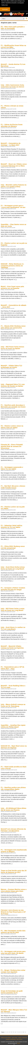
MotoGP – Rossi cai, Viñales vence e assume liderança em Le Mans (14, 165)
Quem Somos (14, 1037)
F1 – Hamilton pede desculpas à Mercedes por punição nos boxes (13, 406)
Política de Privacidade (6, 1037)
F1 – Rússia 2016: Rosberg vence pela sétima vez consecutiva (13, 327)
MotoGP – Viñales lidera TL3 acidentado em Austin (11, 366)
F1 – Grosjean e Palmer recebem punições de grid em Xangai (13, 588)
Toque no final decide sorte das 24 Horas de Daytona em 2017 (13, 871)
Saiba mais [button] (4, 5)
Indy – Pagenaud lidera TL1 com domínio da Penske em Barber (13, 385)
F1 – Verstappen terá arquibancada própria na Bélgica (14, 850)
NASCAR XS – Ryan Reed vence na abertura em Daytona (14, 747)
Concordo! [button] (5, 9)
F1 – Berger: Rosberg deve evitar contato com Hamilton (13, 971)
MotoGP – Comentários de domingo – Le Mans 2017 (10, 144)
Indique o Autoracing (22, 1037)
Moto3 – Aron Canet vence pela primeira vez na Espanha (12, 287)
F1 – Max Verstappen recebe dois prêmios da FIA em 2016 (13, 931)
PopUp (18, 1043)
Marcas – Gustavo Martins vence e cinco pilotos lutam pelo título (13, 890)
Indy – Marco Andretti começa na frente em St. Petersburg (13, 705)
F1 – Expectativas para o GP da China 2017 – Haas (12, 668)
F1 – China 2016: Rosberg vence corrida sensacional (13, 547)
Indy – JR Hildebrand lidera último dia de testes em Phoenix (13, 809)
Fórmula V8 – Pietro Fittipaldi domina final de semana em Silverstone (12, 446)
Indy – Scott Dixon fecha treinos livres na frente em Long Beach (13, 568)
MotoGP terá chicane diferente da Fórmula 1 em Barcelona (13, 830)
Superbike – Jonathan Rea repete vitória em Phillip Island (13, 726)
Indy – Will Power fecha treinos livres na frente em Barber (12, 347)
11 (23, 1032)
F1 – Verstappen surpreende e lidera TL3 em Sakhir (12, 468)
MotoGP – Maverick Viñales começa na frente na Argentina (12, 647)
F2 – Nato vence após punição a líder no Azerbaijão (12, 27)
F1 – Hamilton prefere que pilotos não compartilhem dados (13, 788)
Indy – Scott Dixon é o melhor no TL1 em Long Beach (13, 628)
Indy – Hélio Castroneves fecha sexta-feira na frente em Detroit (12, 86)
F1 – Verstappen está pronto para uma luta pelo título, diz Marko (13, 952)
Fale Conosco (19, 1039)
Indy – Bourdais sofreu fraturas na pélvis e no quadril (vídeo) (13, 185)
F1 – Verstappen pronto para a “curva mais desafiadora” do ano (13, 206)
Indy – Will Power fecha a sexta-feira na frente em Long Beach (13, 609)
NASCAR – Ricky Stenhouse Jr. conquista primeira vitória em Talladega (12, 265)
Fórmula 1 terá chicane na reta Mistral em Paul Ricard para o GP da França (13, 912)
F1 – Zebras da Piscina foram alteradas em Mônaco (11, 125)
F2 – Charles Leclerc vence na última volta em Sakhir (12, 427)
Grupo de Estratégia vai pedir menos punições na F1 (12, 992)
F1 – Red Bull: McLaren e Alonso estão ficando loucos (13, 487)
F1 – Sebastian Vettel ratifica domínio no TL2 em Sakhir (11, 526)
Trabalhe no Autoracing (11, 1039)
